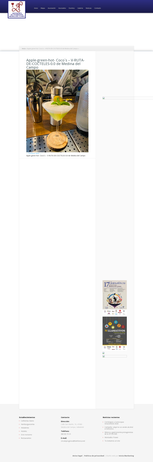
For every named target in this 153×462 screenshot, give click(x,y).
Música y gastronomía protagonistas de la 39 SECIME (119, 433)
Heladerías (25, 428)
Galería (80, 8)
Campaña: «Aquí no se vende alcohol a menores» (119, 428)
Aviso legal (77, 456)
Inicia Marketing (126, 456)
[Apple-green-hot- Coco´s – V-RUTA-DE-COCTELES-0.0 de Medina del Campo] (57, 152)
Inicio (36, 8)
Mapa (43, 8)
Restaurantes (26, 438)
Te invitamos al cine (112, 441)
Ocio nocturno (26, 434)
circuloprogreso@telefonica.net (73, 441)
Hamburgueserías (28, 424)
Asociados (62, 8)
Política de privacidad (94, 456)
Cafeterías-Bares (27, 421)
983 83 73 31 (66, 434)
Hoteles (24, 431)
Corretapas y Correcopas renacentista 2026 (114, 423)
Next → (38, 153)
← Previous (30, 153)
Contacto (97, 8)
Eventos (72, 8)
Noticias (89, 8)
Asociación (52, 8)
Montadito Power (111, 437)
